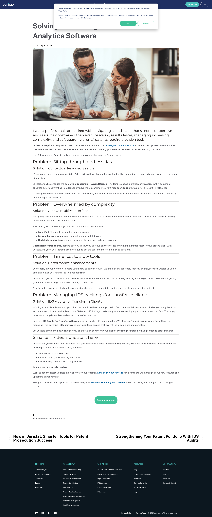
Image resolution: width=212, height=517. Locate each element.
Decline (146, 23)
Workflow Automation (71, 505)
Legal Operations (103, 479)
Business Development (71, 501)
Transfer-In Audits (69, 474)
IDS (63, 418)
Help (135, 492)
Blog (135, 470)
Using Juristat (43, 418)
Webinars (137, 479)
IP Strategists (102, 483)
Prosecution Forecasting (72, 470)
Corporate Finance (104, 487)
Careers (166, 474)
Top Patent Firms (140, 487)
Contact (166, 470)
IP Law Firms (101, 492)
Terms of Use (141, 513)
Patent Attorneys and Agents (107, 474)
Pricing (37, 483)
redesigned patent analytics (119, 145)
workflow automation (55, 418)
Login (205, 4)
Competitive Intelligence (72, 492)
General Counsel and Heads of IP (109, 470)
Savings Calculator (140, 483)
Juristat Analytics (41, 470)
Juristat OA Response (43, 474)
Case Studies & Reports (142, 474)
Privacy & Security (170, 483)
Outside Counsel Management (74, 496)
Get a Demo (192, 4)
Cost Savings (68, 487)
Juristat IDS (39, 479)
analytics (35, 418)
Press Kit (166, 479)
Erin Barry (48, 46)
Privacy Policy (126, 513)
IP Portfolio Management (72, 479)
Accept (128, 23)
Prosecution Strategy (71, 483)
